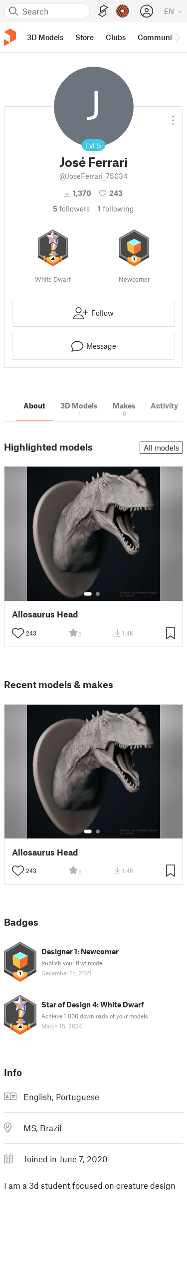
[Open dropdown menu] (173, 116)
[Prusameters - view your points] (122, 11)
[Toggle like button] (18, 633)
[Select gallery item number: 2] (98, 594)
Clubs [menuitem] (116, 37)
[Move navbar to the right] (177, 37)
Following (116, 208)
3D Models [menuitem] (45, 37)
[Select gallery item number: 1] (88, 594)
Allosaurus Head (45, 614)
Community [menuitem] (158, 37)
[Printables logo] (10, 37)
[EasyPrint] (103, 11)
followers (71, 208)
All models (161, 447)
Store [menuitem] (84, 37)
